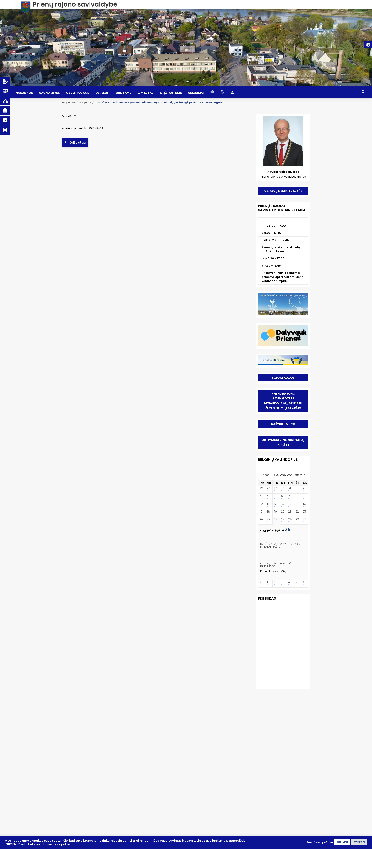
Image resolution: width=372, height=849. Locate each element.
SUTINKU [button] (342, 842)
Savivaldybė (49, 92)
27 (261, 488)
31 (289, 488)
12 (275, 504)
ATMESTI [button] (359, 842)
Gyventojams (78, 92)
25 (268, 519)
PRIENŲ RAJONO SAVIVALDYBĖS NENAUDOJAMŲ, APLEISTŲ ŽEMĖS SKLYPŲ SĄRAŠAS (283, 400)
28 (268, 488)
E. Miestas (146, 92)
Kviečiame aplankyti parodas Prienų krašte (280, 545)
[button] (368, 44)
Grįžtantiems (171, 92)
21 (289, 511)
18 (268, 511)
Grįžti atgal (77, 142)
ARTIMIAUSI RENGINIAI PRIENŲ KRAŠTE (283, 442)
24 (261, 519)
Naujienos (24, 92)
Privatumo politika (319, 842)
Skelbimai (196, 92)
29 (275, 488)
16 (304, 504)
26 (275, 519)
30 (283, 488)
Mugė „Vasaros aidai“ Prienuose (275, 565)
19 (275, 511)
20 (283, 511)
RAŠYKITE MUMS (283, 424)
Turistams (122, 92)
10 (261, 504)
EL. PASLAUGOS (283, 377)
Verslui (102, 92)
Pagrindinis (69, 102)
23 (304, 511)
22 (297, 511)
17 (261, 511)
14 (289, 504)
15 (297, 504)
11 (268, 504)
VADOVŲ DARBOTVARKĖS (283, 191)
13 (282, 504)
